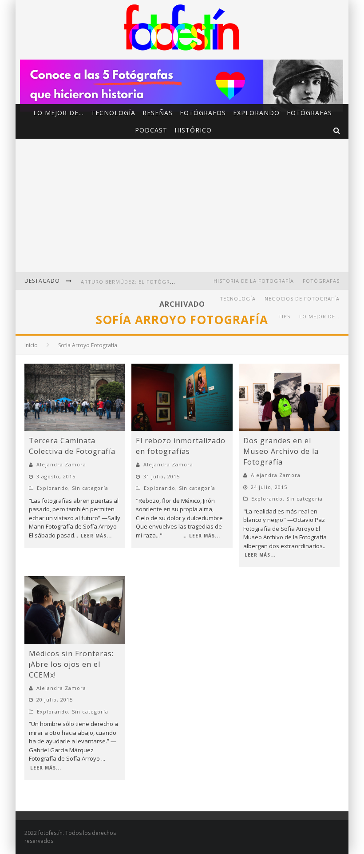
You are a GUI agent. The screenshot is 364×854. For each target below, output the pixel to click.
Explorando (256, 112)
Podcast (151, 130)
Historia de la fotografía (254, 280)
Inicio (31, 345)
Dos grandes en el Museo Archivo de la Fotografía (281, 451)
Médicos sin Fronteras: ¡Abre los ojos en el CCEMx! (71, 664)
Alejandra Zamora (61, 464)
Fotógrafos (203, 112)
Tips (284, 316)
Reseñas (157, 112)
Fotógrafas (309, 112)
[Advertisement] (182, 205)
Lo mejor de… (58, 112)
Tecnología (113, 112)
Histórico (193, 130)
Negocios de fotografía (302, 298)
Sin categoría (90, 488)
